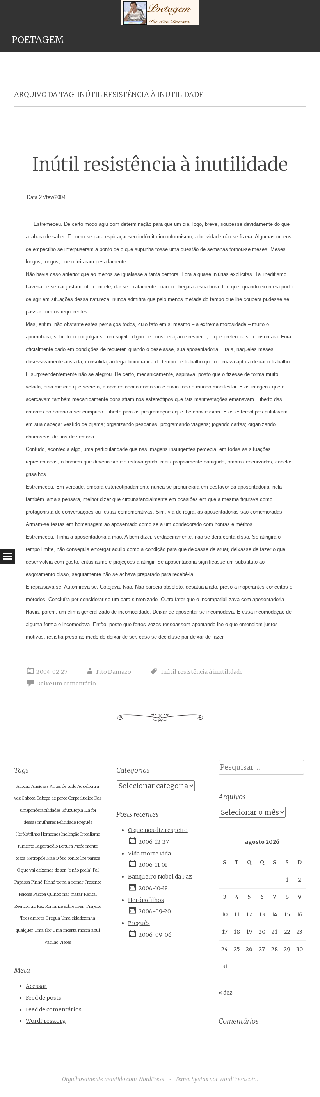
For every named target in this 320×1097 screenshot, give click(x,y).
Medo (79, 846)
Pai (96, 870)
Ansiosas (39, 786)
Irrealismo (90, 834)
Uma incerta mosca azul (76, 930)
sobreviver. (74, 906)
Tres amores (32, 918)
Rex (40, 906)
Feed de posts (43, 997)
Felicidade (66, 822)
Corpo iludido (80, 798)
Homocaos (50, 834)
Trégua (53, 918)
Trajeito (93, 906)
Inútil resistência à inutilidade (160, 164)
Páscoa (39, 894)
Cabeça (29, 798)
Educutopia (72, 810)
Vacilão (51, 942)
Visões (65, 942)
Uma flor (43, 930)
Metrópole (36, 858)
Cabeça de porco (52, 798)
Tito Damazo (113, 671)
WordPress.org (46, 1020)
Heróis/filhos (28, 834)
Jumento (26, 846)
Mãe (50, 858)
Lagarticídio (46, 846)
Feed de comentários (54, 1009)
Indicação (70, 834)
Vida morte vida (149, 853)
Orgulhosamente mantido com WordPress (113, 1079)
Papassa (22, 882)
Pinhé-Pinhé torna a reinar (57, 882)
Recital (90, 894)
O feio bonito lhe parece (78, 858)
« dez (226, 992)
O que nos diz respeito (158, 830)
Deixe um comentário (66, 683)
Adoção (23, 786)
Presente (93, 882)
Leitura (66, 846)
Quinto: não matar (65, 894)
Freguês (84, 822)
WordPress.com (238, 1079)
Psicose (25, 894)
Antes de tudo (63, 786)
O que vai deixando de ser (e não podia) (54, 870)
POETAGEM (38, 39)
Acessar (36, 986)
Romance (54, 906)
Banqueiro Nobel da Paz (160, 876)
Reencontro (25, 906)
